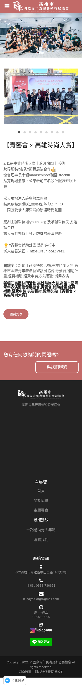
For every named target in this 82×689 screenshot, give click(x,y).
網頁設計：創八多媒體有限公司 (41, 671)
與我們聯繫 (57, 367)
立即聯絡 (18, 680)
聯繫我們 (41, 540)
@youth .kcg (36, 222)
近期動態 (41, 520)
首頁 (41, 491)
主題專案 (41, 510)
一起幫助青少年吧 (41, 530)
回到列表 (16, 314)
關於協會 (41, 501)
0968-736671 (45, 585)
